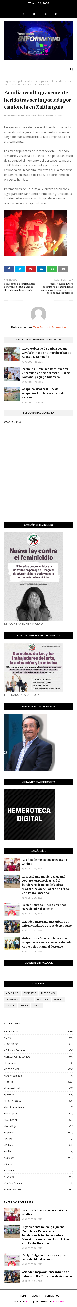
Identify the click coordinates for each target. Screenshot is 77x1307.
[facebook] (23, 14)
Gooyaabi (58, 1301)
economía (39, 1063)
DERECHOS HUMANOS (39, 1056)
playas (39, 1139)
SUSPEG (58, 999)
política (39, 1151)
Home (23, 1295)
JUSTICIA (27, 999)
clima (39, 1037)
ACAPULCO (12, 993)
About (36, 1295)
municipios (39, 1113)
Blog (29, 1301)
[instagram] (45, 14)
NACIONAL (43, 999)
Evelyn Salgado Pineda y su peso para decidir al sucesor (44, 907)
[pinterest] (55, 14)
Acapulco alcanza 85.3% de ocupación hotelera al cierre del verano (43, 393)
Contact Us (52, 1295)
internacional (39, 1088)
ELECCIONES (48, 993)
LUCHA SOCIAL (39, 1101)
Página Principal (13, 81)
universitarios (39, 1189)
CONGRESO (29, 993)
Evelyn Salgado (39, 1075)
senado (37, 1005)
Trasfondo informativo (21, 115)
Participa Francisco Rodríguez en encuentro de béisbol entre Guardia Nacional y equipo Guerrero (46, 373)
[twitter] (34, 14)
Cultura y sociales (39, 1050)
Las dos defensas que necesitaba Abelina (44, 862)
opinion (10, 1005)
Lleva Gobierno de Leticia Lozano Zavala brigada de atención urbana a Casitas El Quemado (46, 353)
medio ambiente (39, 1107)
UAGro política (39, 1183)
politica (24, 1005)
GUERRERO (12, 999)
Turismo (39, 1176)
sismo (39, 1164)
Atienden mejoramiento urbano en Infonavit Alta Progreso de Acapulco (47, 924)
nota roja (39, 1126)
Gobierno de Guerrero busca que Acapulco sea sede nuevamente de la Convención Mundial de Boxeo (47, 943)
